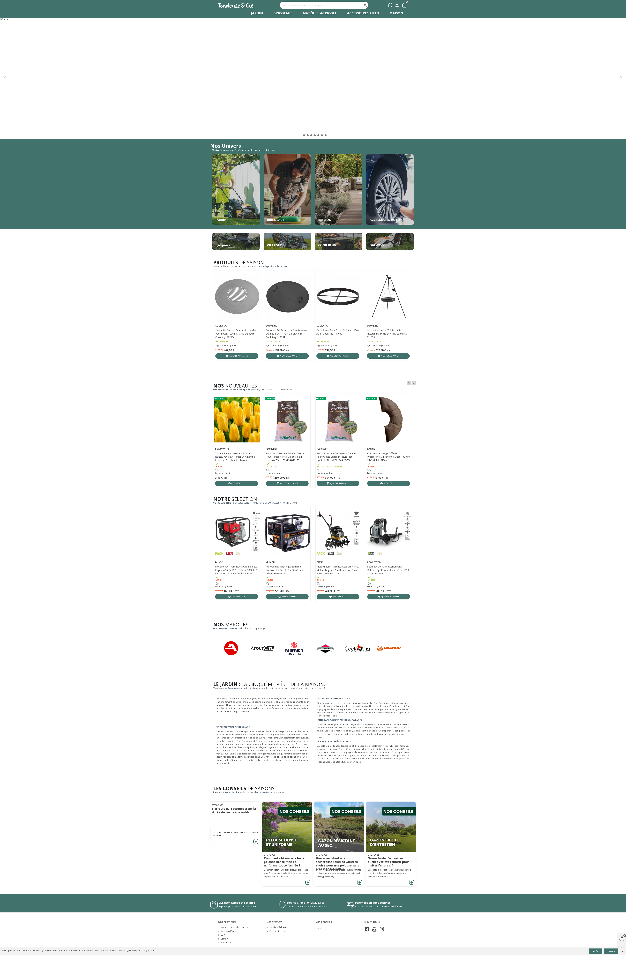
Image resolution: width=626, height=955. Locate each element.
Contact (224, 938)
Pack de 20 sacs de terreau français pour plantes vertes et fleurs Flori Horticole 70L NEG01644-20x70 (336, 457)
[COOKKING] (360, 648)
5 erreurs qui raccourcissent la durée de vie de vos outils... (235, 834)
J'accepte (611, 951)
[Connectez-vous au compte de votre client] (397, 5)
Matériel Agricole (320, 13)
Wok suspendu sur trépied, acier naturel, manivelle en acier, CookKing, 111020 (387, 334)
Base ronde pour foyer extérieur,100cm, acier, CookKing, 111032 (338, 332)
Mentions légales (229, 931)
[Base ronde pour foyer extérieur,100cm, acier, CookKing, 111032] (338, 296)
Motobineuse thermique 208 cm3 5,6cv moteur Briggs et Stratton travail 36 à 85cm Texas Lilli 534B (338, 570)
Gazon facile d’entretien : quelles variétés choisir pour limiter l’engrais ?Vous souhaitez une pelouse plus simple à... (390, 873)
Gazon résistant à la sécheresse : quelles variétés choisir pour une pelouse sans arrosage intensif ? (337, 863)
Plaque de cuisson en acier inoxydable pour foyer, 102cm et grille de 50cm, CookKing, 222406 (235, 334)
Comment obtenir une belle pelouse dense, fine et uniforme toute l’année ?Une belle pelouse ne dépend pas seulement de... (286, 873)
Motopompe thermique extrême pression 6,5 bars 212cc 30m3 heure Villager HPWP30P (285, 570)
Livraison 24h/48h (278, 927)
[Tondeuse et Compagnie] (239, 5)
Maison (396, 13)
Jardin (257, 13)
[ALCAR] (234, 648)
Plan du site (226, 942)
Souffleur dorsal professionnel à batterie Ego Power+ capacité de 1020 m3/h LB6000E (388, 570)
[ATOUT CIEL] (266, 648)
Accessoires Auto (363, 13)
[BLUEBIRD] (297, 648)
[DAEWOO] (392, 648)
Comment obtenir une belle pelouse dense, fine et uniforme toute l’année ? (284, 861)
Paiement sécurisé (278, 931)
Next (414, 383)
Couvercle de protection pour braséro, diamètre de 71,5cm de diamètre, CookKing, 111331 (286, 334)
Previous (409, 383)
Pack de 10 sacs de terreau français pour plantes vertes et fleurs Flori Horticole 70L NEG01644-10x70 (286, 457)
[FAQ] (390, 5)
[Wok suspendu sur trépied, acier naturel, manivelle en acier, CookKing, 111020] (389, 296)
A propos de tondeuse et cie (234, 927)
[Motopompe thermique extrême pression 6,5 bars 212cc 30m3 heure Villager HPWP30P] (287, 533)
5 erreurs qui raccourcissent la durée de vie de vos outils (234, 810)
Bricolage (282, 13)
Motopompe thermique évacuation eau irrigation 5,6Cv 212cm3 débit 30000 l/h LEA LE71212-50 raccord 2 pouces (236, 570)
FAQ (320, 928)
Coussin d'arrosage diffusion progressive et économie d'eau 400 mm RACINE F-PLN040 (388, 457)
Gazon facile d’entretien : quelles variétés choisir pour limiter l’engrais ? (388, 861)
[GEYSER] (313, 78)
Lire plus (595, 951)
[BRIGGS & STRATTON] (329, 649)
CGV (223, 934)
